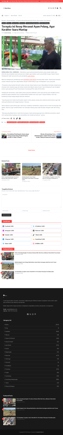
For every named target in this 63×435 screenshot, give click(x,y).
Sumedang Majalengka (32, 23)
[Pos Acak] (56, 15)
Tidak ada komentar (19, 32)
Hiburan (9, 23)
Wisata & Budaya (11, 20)
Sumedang (42, 122)
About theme (14, 15)
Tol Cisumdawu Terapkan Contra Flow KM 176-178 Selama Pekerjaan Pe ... (51, 177)
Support (7, 15)
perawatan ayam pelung (29, 79)
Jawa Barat (15, 23)
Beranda (4, 20)
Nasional (22, 23)
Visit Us (20, 15)
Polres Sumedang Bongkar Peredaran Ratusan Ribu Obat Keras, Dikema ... (10, 177)
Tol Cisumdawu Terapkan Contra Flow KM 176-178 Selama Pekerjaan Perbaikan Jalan (34, 271)
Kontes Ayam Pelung (11, 122)
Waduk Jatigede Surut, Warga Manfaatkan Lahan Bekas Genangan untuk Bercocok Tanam (35, 262)
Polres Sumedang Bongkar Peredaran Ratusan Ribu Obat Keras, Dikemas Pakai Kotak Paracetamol (37, 252)
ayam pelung (31, 76)
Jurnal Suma (8, 32)
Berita (3, 23)
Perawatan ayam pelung (23, 122)
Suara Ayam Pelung (34, 122)
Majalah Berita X (40, 432)
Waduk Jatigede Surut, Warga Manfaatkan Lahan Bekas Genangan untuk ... (30, 178)
